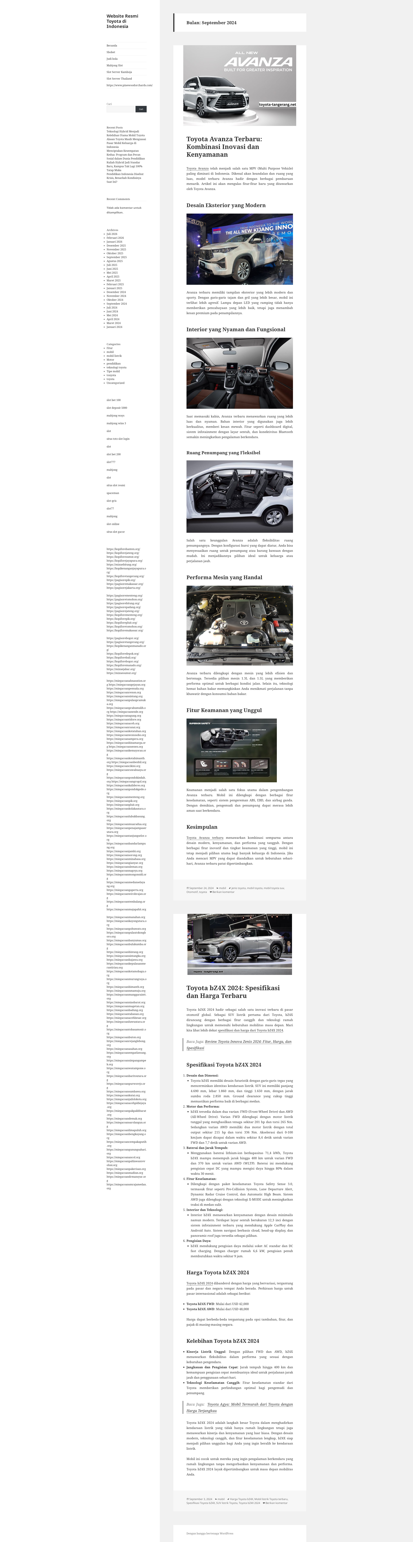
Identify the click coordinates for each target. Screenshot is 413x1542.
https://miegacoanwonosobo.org (126, 735)
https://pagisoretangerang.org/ (125, 642)
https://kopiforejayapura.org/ (125, 560)
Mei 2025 (112, 272)
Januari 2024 (114, 327)
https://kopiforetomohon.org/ (124, 626)
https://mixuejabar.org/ (121, 669)
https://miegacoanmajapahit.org (126, 909)
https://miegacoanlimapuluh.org (126, 1130)
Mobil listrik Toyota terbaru (271, 1499)
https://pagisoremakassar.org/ (125, 584)
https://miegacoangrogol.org (128, 781)
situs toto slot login (118, 439)
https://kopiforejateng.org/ (123, 553)
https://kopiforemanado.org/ (124, 665)
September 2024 (117, 303)
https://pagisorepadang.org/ (124, 607)
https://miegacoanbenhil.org (128, 762)
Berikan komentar (223, 892)
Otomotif (192, 892)
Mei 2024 (112, 315)
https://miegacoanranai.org (123, 727)
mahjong (112, 470)
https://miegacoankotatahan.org (126, 731)
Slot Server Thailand (119, 78)
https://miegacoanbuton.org (124, 1037)
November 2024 (116, 296)
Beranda (112, 45)
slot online (113, 524)
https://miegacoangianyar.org (125, 863)
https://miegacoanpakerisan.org (126, 1169)
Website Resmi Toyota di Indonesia (122, 21)
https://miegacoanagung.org (124, 715)
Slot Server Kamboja (119, 72)
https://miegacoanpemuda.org (125, 688)
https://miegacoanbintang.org (125, 952)
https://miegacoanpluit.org (123, 805)
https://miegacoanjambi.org (124, 851)
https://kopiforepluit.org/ (122, 622)
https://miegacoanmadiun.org (125, 1173)
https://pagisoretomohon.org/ (125, 599)
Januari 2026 (114, 241)
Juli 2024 (112, 307)
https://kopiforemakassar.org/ (125, 630)
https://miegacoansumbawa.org (126, 1091)
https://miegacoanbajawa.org (125, 959)
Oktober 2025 (115, 253)
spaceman (113, 493)
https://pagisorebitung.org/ (123, 603)
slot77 (110, 508)
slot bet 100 (114, 400)
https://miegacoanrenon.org (124, 692)
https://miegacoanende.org (126, 712)
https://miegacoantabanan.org (125, 1014)
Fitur (110, 348)
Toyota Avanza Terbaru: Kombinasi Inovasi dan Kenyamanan (224, 146)
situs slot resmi (116, 485)
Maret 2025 (114, 280)
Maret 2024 (114, 323)
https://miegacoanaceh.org (123, 723)
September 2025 (117, 257)
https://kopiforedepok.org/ (123, 653)
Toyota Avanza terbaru (204, 838)
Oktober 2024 (115, 300)
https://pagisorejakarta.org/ (124, 588)
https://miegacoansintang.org (125, 696)
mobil (110, 352)
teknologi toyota (116, 367)
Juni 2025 (112, 269)
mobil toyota (254, 888)
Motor (110, 359)
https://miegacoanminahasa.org (126, 859)
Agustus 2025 (115, 261)
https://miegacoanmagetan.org (125, 1006)
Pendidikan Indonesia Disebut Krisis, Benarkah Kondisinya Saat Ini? (125, 178)
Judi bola (112, 59)
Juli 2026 (112, 234)
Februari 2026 (115, 238)
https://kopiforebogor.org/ (123, 661)
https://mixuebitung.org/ (122, 564)
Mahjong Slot (115, 65)
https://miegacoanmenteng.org (126, 797)
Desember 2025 (116, 245)
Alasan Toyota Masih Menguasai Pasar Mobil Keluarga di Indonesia (126, 143)
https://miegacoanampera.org (125, 739)
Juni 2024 (112, 311)
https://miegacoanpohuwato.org (126, 928)
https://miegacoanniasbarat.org (126, 1002)
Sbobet (111, 52)
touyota (111, 375)
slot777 (111, 462)
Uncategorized (116, 383)
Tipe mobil (113, 371)
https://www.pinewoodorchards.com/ (127, 85)
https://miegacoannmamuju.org (126, 990)
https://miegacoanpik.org (122, 801)
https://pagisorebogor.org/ (123, 638)
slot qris (111, 501)
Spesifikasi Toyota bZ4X (200, 1503)
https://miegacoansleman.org (124, 867)
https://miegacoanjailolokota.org (126, 1099)
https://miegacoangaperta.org (125, 890)
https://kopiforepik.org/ (121, 619)
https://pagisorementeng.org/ (125, 595)
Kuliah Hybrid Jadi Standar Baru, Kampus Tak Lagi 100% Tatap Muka (124, 166)
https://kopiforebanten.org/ (123, 549)
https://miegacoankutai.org (123, 1095)
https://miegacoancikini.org (123, 766)
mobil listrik (114, 356)
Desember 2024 (116, 292)
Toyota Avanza (197, 168)
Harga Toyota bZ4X (241, 1499)
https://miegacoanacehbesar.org (126, 1018)
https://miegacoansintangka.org (126, 956)
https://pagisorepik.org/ (121, 580)
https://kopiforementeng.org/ (124, 615)
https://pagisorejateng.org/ (123, 611)
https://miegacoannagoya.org (124, 870)
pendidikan (114, 363)
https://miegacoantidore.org (124, 719)
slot (109, 431)
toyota (110, 379)
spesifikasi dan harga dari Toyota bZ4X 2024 (250, 1030)
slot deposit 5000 (117, 408)
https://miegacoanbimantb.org (125, 987)
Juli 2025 (112, 265)
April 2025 (113, 276)
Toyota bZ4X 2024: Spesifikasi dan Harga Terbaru (233, 991)
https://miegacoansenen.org (126, 746)
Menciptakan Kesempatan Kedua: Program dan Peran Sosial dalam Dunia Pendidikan (126, 154)
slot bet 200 (114, 454)
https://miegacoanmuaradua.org (126, 824)
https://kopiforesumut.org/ (123, 557)
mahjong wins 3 (116, 423)
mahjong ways (115, 415)
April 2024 (113, 319)
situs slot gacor (116, 532)
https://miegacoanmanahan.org (126, 917)
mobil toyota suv (274, 888)
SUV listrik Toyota (226, 1503)
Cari (109, 104)
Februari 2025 (115, 284)
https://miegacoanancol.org (123, 1157)
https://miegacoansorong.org (124, 855)
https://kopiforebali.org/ (121, 657)
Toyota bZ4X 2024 (199, 1283)
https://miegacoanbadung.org (125, 1010)
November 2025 (116, 249)
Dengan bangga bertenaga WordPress (209, 1533)
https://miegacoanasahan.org (124, 1049)
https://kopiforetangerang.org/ (125, 576)
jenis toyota (239, 888)
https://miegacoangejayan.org (127, 684)
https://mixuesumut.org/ (121, 673)
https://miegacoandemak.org (124, 1118)
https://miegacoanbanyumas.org (126, 940)
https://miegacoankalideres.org (126, 785)
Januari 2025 (114, 288)
